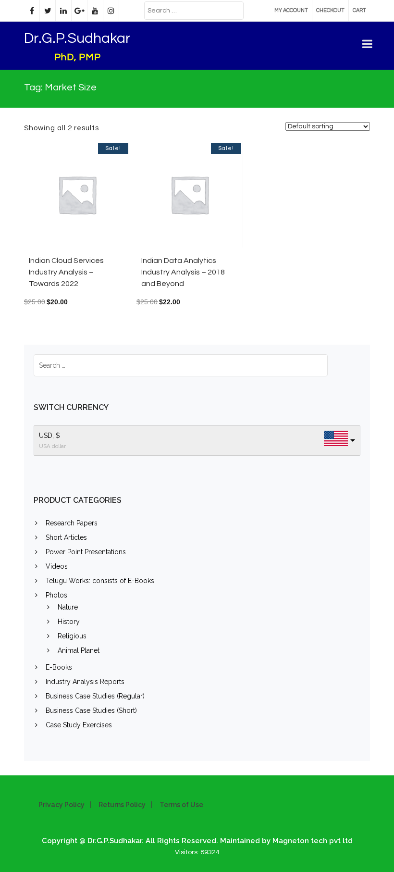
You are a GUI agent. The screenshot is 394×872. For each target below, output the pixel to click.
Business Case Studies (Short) (91, 710)
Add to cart (96, 199)
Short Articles (66, 537)
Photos (56, 595)
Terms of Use (181, 805)
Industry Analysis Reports (85, 681)
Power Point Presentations (86, 552)
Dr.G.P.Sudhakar (77, 38)
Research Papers (72, 523)
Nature (68, 607)
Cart (359, 10)
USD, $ (49, 435)
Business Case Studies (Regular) (95, 696)
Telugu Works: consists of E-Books (100, 581)
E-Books (59, 667)
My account (291, 10)
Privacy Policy (61, 805)
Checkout (330, 10)
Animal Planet (78, 650)
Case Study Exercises (79, 725)
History (69, 621)
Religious (72, 636)
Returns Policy (122, 805)
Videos (57, 566)
